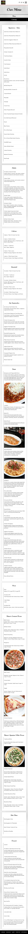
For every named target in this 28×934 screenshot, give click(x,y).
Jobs (13, 932)
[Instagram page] (21, 2)
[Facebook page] (19, 2)
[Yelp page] (23, 2)
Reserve (8, 932)
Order (3, 932)
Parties (18, 932)
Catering (24, 932)
